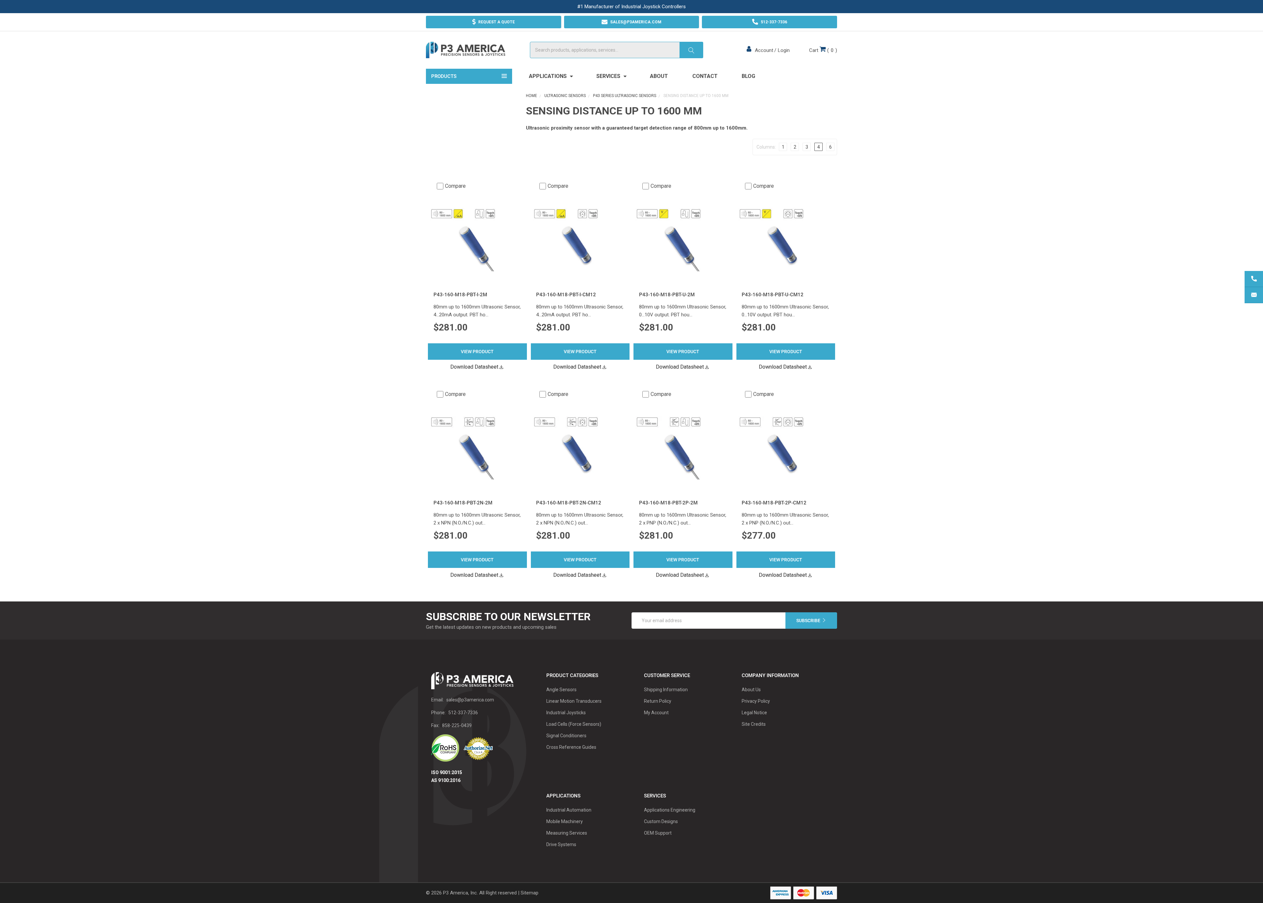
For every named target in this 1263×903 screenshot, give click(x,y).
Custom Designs (661, 821)
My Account (656, 712)
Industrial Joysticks (566, 712)
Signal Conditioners (566, 735)
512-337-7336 (463, 712)
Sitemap (529, 893)
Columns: (766, 147)
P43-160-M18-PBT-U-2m (667, 295)
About (659, 76)
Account (764, 50)
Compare (455, 186)
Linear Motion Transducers (574, 701)
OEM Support (658, 833)
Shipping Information (666, 689)
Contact (705, 76)
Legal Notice (754, 712)
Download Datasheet (474, 367)
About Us (751, 689)
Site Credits (754, 724)
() (823, 50)
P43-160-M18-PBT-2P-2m (668, 503)
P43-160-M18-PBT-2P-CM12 (774, 503)
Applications (548, 76)
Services (609, 76)
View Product (477, 351)
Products (444, 76)
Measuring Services (566, 833)
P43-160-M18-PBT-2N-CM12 (568, 503)
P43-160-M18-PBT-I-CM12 (566, 295)
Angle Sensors (561, 689)
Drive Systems (561, 844)
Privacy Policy (756, 701)
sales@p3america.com (470, 699)
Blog (748, 76)
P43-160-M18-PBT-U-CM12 (773, 295)
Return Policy (657, 701)
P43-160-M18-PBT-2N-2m (462, 503)
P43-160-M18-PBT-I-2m (460, 295)
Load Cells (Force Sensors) (573, 724)
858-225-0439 (457, 725)
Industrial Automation (568, 810)
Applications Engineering (669, 810)
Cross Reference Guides (571, 747)
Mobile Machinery (564, 821)
